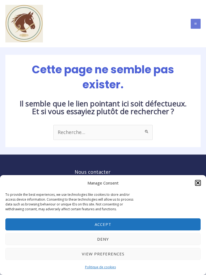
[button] (198, 183)
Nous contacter (93, 172)
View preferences (103, 253)
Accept (103, 224)
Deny (103, 239)
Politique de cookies (100, 267)
